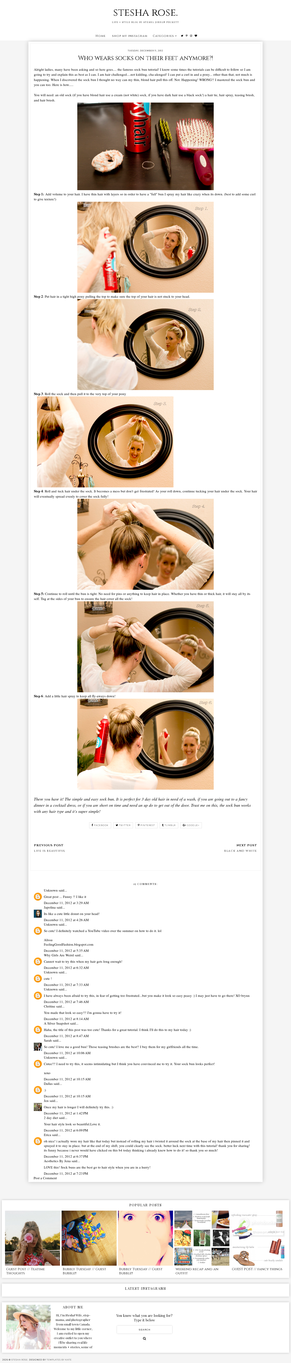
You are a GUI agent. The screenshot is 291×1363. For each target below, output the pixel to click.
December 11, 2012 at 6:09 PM (66, 1130)
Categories (163, 36)
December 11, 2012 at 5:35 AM (66, 950)
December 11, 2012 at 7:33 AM (66, 984)
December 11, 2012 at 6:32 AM (66, 967)
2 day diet (51, 1117)
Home (100, 36)
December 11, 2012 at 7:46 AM (66, 1001)
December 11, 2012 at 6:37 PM (66, 1156)
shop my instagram (129, 36)
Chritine (49, 1006)
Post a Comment (45, 1178)
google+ (193, 825)
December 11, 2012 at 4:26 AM (66, 919)
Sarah (48, 1040)
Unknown (51, 890)
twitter (125, 825)
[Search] (144, 1338)
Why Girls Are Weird (59, 955)
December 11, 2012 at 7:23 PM (66, 1173)
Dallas (48, 1083)
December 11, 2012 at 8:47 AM (66, 1035)
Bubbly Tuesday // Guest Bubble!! (84, 1271)
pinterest (147, 825)
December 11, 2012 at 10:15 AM (67, 1079)
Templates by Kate (59, 1359)
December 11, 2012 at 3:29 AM (66, 902)
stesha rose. (145, 13)
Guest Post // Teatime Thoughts (25, 1271)
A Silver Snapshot (56, 1023)
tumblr (170, 825)
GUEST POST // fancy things (257, 1269)
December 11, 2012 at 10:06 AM (67, 1053)
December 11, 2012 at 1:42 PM (66, 1113)
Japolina (50, 907)
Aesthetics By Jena (57, 1161)
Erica (47, 1134)
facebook (101, 825)
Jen (46, 1100)
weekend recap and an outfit (197, 1271)
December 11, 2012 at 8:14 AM (66, 1018)
